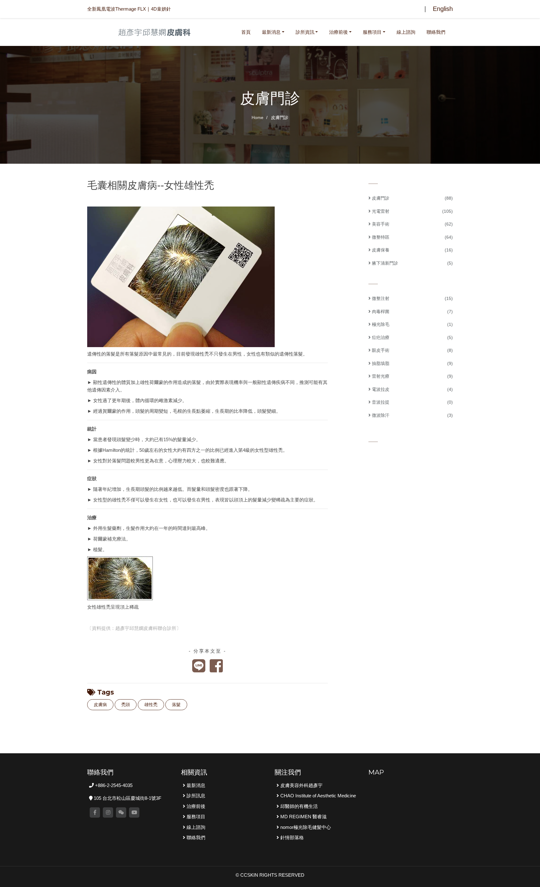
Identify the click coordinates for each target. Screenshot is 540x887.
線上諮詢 (406, 32)
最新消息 (271, 32)
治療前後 (338, 32)
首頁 (247, 32)
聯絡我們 (436, 32)
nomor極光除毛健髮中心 (305, 827)
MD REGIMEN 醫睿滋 (303, 816)
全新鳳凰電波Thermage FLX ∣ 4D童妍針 (129, 9)
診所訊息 (195, 795)
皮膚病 (100, 704)
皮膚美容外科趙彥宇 (300, 785)
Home (257, 117)
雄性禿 (151, 704)
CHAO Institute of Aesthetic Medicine (317, 795)
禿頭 (125, 704)
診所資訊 (305, 32)
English (443, 8)
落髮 (176, 704)
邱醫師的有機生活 (298, 806)
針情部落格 (291, 837)
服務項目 (372, 32)
